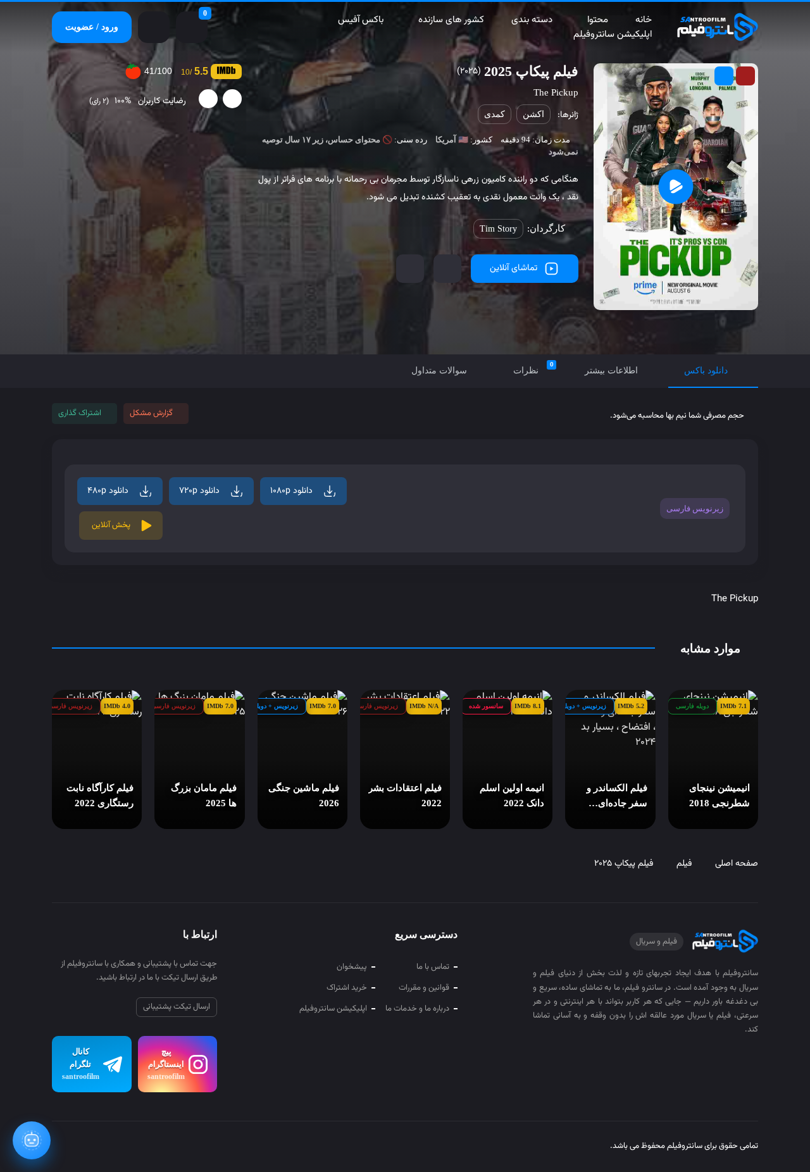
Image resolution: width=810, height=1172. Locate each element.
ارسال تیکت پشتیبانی (176, 1007)
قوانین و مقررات (424, 988)
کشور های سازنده (451, 20)
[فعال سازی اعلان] (410, 268)
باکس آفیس (360, 20)
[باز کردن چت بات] (32, 1140)
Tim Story (498, 229)
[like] (232, 98)
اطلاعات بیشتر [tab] (611, 370)
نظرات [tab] (533, 368)
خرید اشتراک (347, 988)
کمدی (494, 114)
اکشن (533, 114)
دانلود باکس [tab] (706, 370)
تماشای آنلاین (513, 268)
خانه (643, 20)
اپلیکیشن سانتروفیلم (612, 34)
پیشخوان (352, 967)
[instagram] (85, 1148)
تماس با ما (432, 967)
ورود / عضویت (91, 27)
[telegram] (62, 1148)
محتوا (597, 20)
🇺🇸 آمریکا (451, 139)
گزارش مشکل (151, 413)
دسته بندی (531, 20)
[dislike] (208, 98)
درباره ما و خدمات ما (417, 1008)
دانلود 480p (107, 491)
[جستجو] (154, 27)
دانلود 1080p (291, 491)
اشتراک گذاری (79, 413)
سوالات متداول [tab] (439, 370)
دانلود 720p (199, 491)
